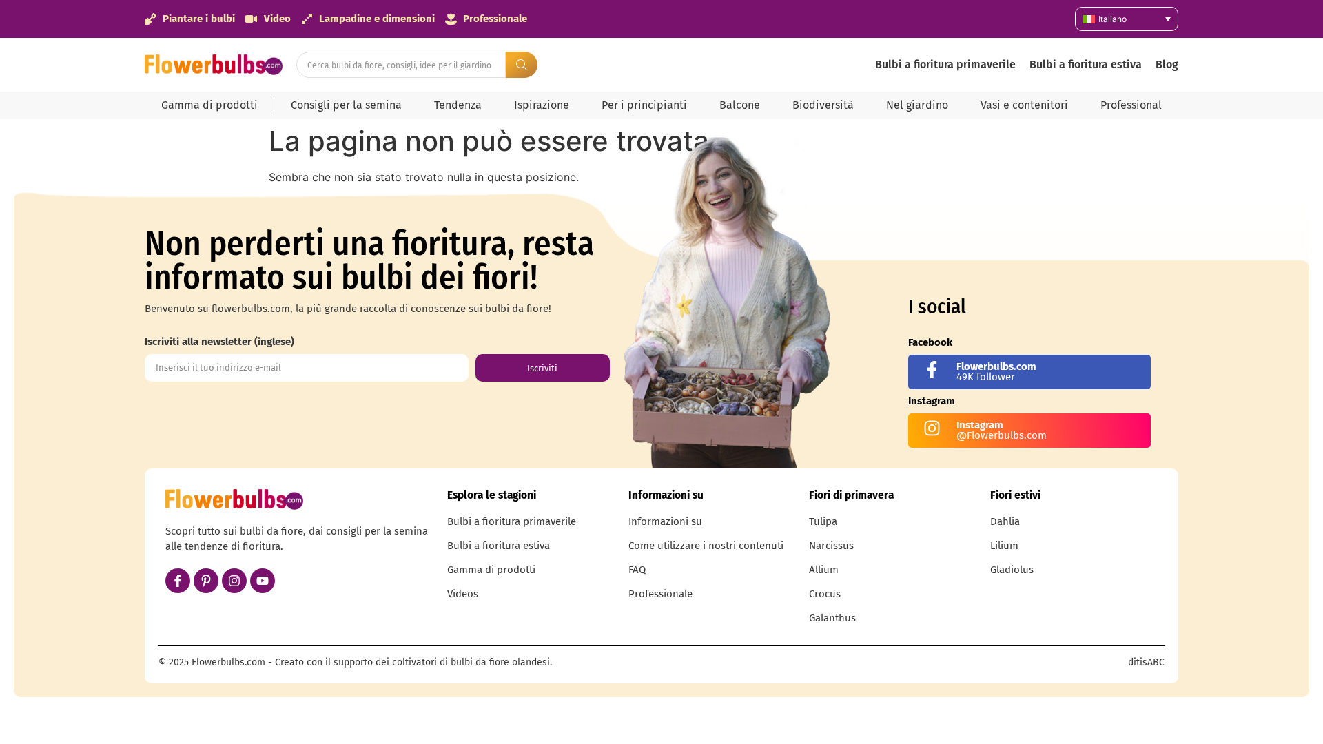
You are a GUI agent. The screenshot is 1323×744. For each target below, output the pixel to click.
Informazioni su (665, 521)
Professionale (660, 594)
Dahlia (1005, 521)
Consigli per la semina (346, 105)
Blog (1167, 64)
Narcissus (831, 545)
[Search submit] (521, 65)
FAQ (637, 570)
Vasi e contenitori (1024, 105)
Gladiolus (1012, 570)
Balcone (739, 105)
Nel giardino (917, 105)
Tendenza (458, 105)
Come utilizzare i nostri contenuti (705, 545)
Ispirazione (541, 105)
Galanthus (832, 618)
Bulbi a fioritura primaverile (945, 64)
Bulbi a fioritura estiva (1085, 64)
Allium (824, 570)
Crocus (825, 594)
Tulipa (823, 521)
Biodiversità (823, 105)
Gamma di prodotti (209, 105)
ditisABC (1146, 662)
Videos (462, 594)
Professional (1131, 105)
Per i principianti (644, 105)
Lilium (1004, 545)
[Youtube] (262, 580)
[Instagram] (234, 580)
